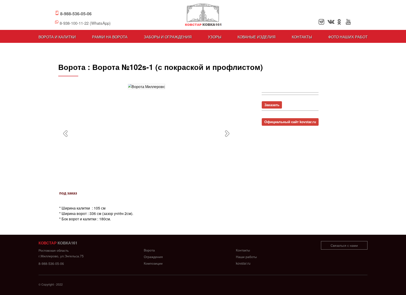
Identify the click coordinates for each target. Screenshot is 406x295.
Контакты (302, 37)
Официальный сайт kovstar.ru (290, 122)
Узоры (214, 37)
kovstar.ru (243, 263)
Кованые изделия (257, 37)
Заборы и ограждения (168, 37)
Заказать (271, 105)
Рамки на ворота (110, 37)
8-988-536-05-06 (76, 14)
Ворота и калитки (57, 37)
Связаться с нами (344, 245)
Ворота (149, 250)
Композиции (153, 263)
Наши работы (246, 256)
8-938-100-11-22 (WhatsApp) (85, 23)
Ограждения (153, 256)
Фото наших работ (348, 37)
